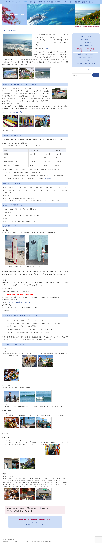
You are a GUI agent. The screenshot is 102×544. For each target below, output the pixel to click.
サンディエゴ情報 (67, 2)
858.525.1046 (78, 26)
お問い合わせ (86, 2)
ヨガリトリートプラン (86, 39)
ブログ (94, 2)
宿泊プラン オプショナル (86, 57)
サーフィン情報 (48, 2)
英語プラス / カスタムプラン (86, 54)
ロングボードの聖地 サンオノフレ (19, 302)
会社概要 (77, 2)
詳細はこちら (49, 179)
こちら (46, 48)
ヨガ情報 (57, 2)
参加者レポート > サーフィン (35, 525)
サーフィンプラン (86, 36)
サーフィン (35, 522)
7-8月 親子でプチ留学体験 (86, 46)
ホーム (5, 2)
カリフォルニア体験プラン (86, 42)
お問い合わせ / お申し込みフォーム (85, 63)
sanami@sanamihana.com (91, 26)
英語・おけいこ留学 (36, 2)
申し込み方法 (85, 60)
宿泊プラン (25, 2)
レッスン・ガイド (14, 2)
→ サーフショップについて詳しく (13, 112)
